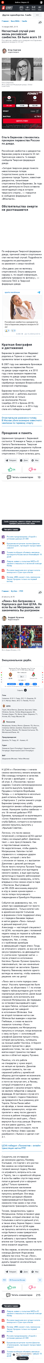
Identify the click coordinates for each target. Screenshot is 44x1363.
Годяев (34, 728)
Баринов (32, 714)
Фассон (36, 725)
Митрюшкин (6, 725)
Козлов (4, 716)
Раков (14, 732)
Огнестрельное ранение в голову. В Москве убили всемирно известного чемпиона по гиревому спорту (22, 420)
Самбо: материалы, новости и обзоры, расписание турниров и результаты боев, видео (22, 522)
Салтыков (31, 730)
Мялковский (6, 732)
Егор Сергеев (14, 50)
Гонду (18, 698)
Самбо (24, 21)
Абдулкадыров (26, 712)
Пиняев (25, 701)
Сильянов (5, 698)
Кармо (11, 714)
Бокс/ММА (15, 21)
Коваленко (27, 728)
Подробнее (25, 1355)
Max (36, 460)
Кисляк (11, 712)
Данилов (30, 698)
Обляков (5, 712)
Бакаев (24, 730)
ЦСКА (10, 678)
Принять (22, 1358)
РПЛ (21, 591)
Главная (5, 21)
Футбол (14, 591)
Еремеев (19, 728)
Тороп (4, 710)
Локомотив (33, 678)
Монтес (20, 725)
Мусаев (19, 716)
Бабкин (12, 728)
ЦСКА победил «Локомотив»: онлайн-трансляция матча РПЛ (21, 1146)
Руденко (8, 730)
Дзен (26, 460)
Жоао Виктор (12, 710)
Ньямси (14, 725)
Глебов (17, 712)
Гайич (35, 710)
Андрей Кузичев (16, 617)
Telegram (12, 460)
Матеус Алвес (11, 701)
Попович (5, 714)
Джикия (27, 725)
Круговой (28, 710)
